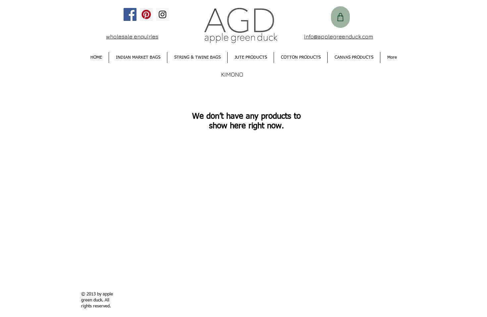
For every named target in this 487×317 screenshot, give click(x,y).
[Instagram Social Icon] (162, 14)
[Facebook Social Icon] (130, 14)
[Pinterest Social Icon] (146, 14)
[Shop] (340, 17)
